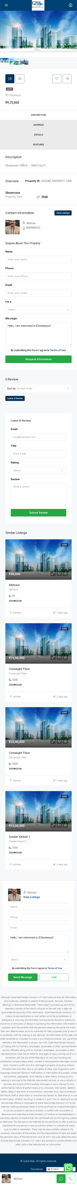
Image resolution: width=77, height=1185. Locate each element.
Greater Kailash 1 (19, 837)
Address (38, 124)
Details (38, 134)
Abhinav (17, 613)
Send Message (22, 977)
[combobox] (38, 309)
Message (11, 318)
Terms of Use (58, 350)
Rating (15, 462)
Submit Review (38, 512)
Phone (9, 268)
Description (38, 115)
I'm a (8, 301)
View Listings (63, 213)
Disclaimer (37, 1169)
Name (9, 251)
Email (8, 285)
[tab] (9, 78)
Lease (9, 89)
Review (15, 479)
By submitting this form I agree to (38, 350)
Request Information (38, 359)
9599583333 (33, 227)
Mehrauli (14, 585)
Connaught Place (19, 669)
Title (13, 445)
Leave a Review (15, 398)
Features (38, 144)
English (54, 1169)
